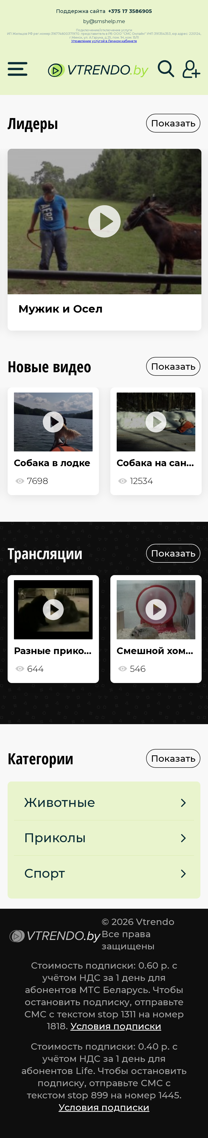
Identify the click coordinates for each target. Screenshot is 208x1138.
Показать (173, 123)
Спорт (44, 873)
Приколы (55, 838)
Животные (59, 802)
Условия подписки (116, 1026)
